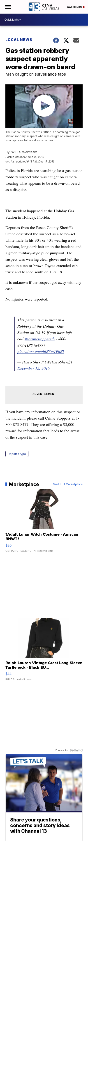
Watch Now (75, 7)
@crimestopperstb (40, 338)
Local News (18, 39)
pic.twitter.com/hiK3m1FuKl (40, 351)
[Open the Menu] (7, 6)
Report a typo (17, 454)
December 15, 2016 (33, 368)
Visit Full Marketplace (68, 484)
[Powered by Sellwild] (76, 750)
